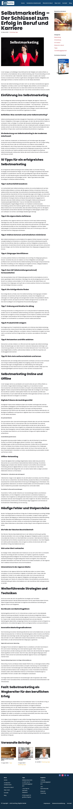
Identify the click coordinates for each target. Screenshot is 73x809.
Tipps (16, 32)
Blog (70, 3)
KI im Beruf (57, 42)
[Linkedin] (68, 775)
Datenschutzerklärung (58, 803)
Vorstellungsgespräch (60, 50)
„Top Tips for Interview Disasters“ (25, 790)
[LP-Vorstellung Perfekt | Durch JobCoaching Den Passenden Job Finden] (63, 76)
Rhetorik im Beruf (48, 3)
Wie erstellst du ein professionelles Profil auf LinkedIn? (24, 759)
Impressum (47, 803)
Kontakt (64, 3)
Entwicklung (12, 32)
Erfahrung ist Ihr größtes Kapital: (41, 759)
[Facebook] (60, 775)
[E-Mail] (65, 775)
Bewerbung (20, 764)
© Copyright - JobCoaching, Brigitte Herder (13, 803)
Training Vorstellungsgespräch (45, 782)
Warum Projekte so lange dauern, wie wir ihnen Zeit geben (7, 759)
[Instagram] (63, 775)
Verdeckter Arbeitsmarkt (34, 3)
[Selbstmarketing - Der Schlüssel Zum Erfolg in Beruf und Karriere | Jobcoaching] (8, 752)
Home (23, 3)
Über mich (57, 3)
